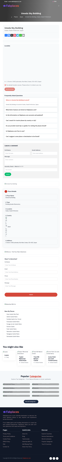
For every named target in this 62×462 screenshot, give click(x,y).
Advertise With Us (27, 441)
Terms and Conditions (9, 436)
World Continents (46, 439)
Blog (23, 436)
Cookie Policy (6, 439)
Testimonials (25, 439)
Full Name (8, 150)
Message (7, 156)
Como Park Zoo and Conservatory (52, 358)
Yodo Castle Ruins (11, 329)
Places (16, 17)
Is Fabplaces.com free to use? (15, 131)
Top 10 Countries (46, 444)
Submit (31, 294)
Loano (7, 355)
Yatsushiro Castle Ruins (12, 331)
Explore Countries (47, 434)
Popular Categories (47, 441)
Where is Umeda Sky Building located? (17, 100)
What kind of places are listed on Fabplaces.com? (21, 110)
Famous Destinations (47, 436)
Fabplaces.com (27, 458)
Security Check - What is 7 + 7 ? (14, 166)
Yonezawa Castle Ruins (12, 321)
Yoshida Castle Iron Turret (13, 319)
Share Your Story (27, 446)
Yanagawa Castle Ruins (12, 334)
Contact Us (6, 446)
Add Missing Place (27, 444)
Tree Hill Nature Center (36, 358)
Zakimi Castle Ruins (11, 316)
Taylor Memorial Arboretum (22, 358)
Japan (21, 17)
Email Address (36, 150)
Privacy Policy (7, 434)
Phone (6, 276)
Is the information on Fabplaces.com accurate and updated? (24, 115)
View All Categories (30, 401)
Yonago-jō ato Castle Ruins (14, 324)
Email (6, 269)
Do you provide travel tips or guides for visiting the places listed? (26, 126)
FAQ (4, 444)
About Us (24, 434)
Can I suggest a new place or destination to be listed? (22, 136)
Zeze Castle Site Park (12, 314)
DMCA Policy (6, 441)
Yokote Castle (10, 326)
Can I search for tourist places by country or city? (21, 120)
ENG (55, 1)
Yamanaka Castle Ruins (13, 336)
